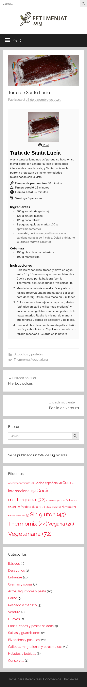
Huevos (14, 619)
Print (45, 145)
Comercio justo (55, 500)
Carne (12, 598)
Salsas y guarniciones (24, 633)
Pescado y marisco (22, 605)
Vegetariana (39, 359)
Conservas (16, 661)
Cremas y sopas (20, 584)
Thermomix (22, 359)
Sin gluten (48, 514)
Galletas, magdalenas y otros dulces (35, 647)
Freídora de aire (32, 506)
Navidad (69, 506)
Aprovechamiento (21, 483)
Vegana (61, 524)
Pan (11, 515)
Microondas (53, 507)
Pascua (22, 515)
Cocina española (48, 483)
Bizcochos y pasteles (28, 354)
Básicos (14, 564)
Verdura (14, 612)
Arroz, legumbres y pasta (27, 591)
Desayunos (16, 570)
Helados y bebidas (22, 654)
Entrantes (15, 577)
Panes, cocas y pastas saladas (31, 626)
